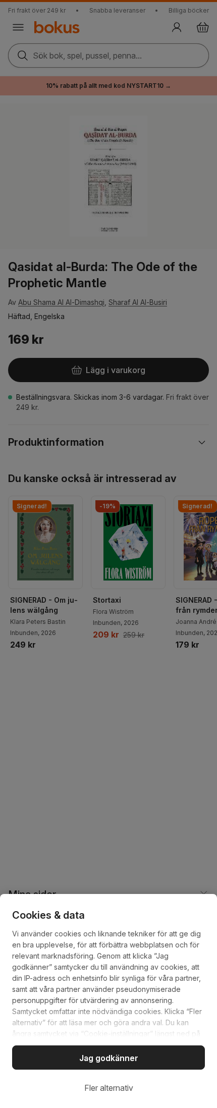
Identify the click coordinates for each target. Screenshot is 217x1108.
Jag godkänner (108, 1058)
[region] (108, 1001)
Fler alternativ (108, 1088)
